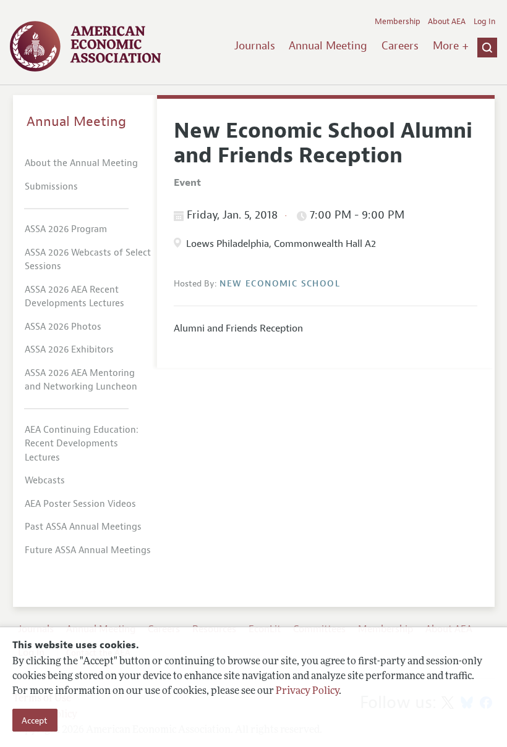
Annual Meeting (328, 45)
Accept (35, 720)
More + (451, 45)
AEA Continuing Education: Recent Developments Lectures (81, 444)
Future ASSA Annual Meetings (88, 550)
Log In (484, 22)
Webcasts (45, 480)
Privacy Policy (307, 691)
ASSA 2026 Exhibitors (69, 350)
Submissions (51, 187)
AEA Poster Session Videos (80, 504)
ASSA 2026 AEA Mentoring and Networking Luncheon (81, 380)
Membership (397, 22)
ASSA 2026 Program (66, 229)
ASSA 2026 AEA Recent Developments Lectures (74, 297)
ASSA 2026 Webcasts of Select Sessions (88, 260)
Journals (254, 45)
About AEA (447, 22)
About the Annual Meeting (81, 163)
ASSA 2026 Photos (63, 327)
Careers (400, 45)
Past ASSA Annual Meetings (83, 527)
